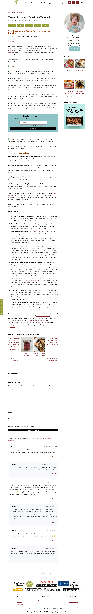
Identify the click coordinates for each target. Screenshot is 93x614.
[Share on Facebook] (12, 25)
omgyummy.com (32, 320)
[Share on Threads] (29, 25)
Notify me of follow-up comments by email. (21, 426)
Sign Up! (39, 600)
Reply (53, 456)
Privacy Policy (19, 604)
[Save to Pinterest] (20, 25)
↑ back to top (46, 573)
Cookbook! (41, 2)
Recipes (33, 2)
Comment (11, 389)
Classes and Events (51, 2)
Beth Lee (12, 20)
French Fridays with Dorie (33, 280)
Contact (19, 602)
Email (10, 418)
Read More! (74, 48)
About (26, 2)
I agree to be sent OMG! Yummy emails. (33, 126)
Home (9, 12)
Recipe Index (74, 600)
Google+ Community (17, 325)
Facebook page (43, 322)
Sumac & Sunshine (61, 2)
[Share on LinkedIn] (45, 25)
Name (10, 412)
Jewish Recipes (73, 602)
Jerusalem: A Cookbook (37, 231)
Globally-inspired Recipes (18, 12)
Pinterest (12, 327)
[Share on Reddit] (37, 25)
